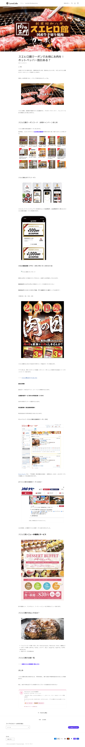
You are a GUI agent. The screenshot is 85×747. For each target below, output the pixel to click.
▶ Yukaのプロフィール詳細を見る (30, 706)
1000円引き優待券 (38, 131)
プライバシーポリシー (29, 743)
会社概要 (44, 719)
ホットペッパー (22, 474)
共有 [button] (21, 66)
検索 (40, 719)
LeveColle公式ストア (13, 743)
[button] (72, 3)
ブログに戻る (43, 713)
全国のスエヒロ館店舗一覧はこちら (30, 664)
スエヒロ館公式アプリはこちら (29, 378)
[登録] (28, 727)
